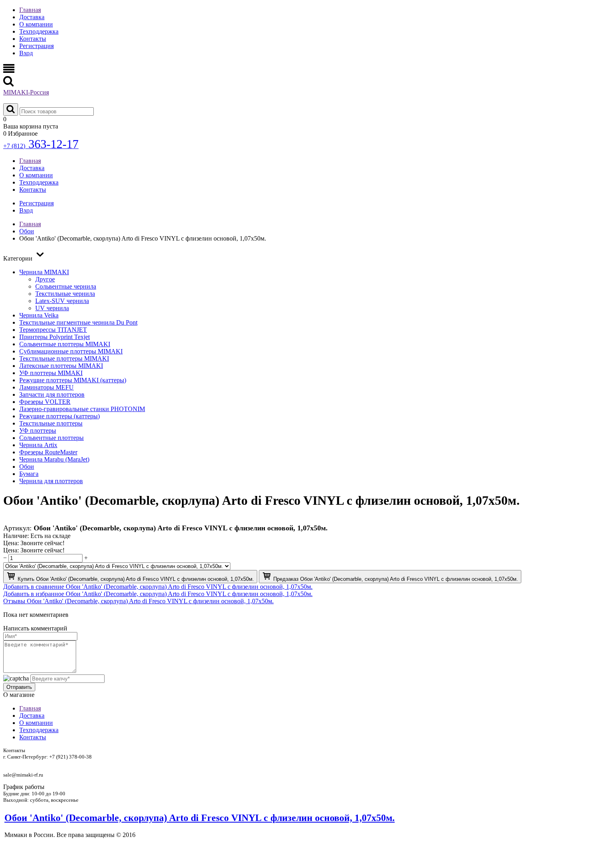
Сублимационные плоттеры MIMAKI (71, 351)
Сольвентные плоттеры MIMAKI (64, 344)
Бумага (28, 473)
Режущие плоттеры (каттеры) (59, 416)
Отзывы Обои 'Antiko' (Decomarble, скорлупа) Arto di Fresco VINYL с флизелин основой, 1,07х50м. (138, 601)
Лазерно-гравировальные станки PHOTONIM (82, 408)
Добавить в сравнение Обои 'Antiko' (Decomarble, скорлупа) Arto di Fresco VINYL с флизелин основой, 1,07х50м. (158, 586)
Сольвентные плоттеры (51, 437)
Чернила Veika (38, 315)
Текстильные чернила (65, 293)
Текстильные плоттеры (51, 423)
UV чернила (52, 308)
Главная (30, 9)
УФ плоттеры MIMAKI (51, 372)
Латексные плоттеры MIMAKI (61, 365)
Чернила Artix (38, 445)
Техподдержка (38, 31)
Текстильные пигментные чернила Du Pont (78, 322)
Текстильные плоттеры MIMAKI (64, 358)
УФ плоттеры (37, 430)
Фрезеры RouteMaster (48, 452)
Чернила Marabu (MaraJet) (54, 459)
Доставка (31, 17)
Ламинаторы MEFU (46, 387)
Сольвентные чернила (65, 286)
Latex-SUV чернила (62, 300)
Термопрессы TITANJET (53, 329)
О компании (36, 24)
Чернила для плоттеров (51, 481)
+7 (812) (41, 146)
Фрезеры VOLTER (45, 401)
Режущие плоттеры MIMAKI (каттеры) (72, 380)
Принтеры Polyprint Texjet (54, 336)
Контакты (32, 38)
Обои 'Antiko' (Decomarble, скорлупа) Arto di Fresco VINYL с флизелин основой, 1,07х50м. (199, 818)
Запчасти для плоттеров (52, 394)
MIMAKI (26, 92)
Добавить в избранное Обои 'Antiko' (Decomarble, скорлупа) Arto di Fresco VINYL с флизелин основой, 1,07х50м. (158, 593)
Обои (26, 466)
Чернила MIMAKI (44, 272)
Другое (45, 279)
